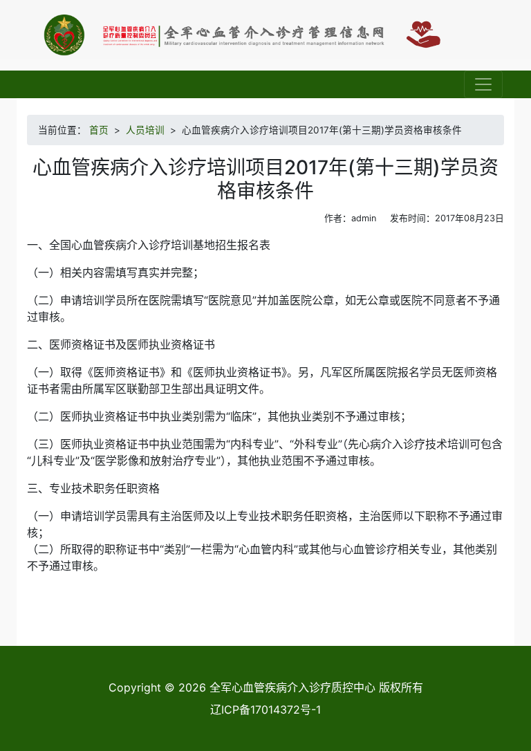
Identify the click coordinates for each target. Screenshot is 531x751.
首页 (99, 130)
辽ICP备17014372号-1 (265, 709)
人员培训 (145, 130)
